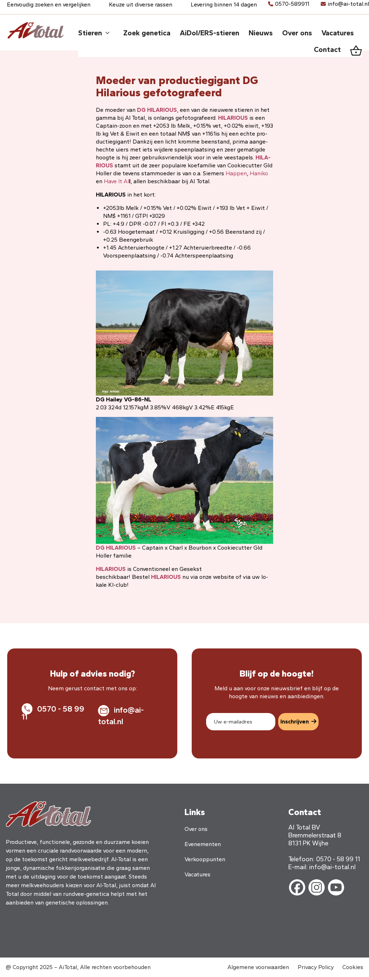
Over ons (196, 829)
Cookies (352, 967)
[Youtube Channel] (336, 887)
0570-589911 (292, 3)
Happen (236, 173)
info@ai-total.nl (348, 3)
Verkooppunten (204, 859)
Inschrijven (294, 721)
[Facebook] (297, 887)
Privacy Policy (316, 967)
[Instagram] (316, 887)
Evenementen (202, 844)
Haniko (259, 173)
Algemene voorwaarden (258, 967)
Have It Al (116, 181)
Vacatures (197, 874)
